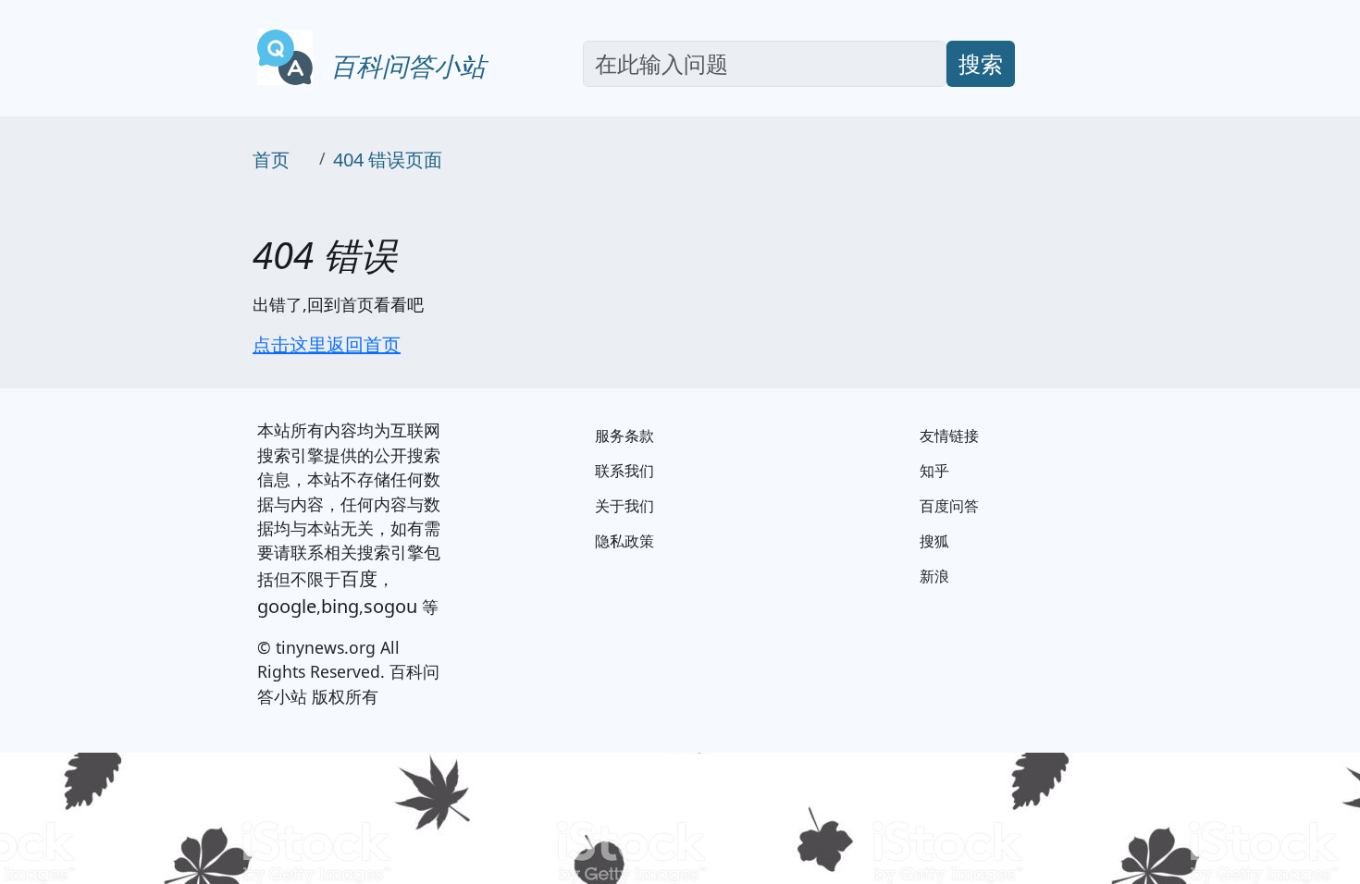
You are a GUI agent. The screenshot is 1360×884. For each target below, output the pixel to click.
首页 (271, 159)
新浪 (934, 576)
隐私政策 (624, 541)
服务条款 (624, 435)
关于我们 (624, 506)
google (286, 606)
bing (340, 606)
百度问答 (949, 506)
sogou (390, 606)
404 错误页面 (387, 159)
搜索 (980, 63)
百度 (358, 578)
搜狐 (934, 541)
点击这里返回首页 (327, 344)
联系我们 (624, 470)
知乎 (934, 470)
